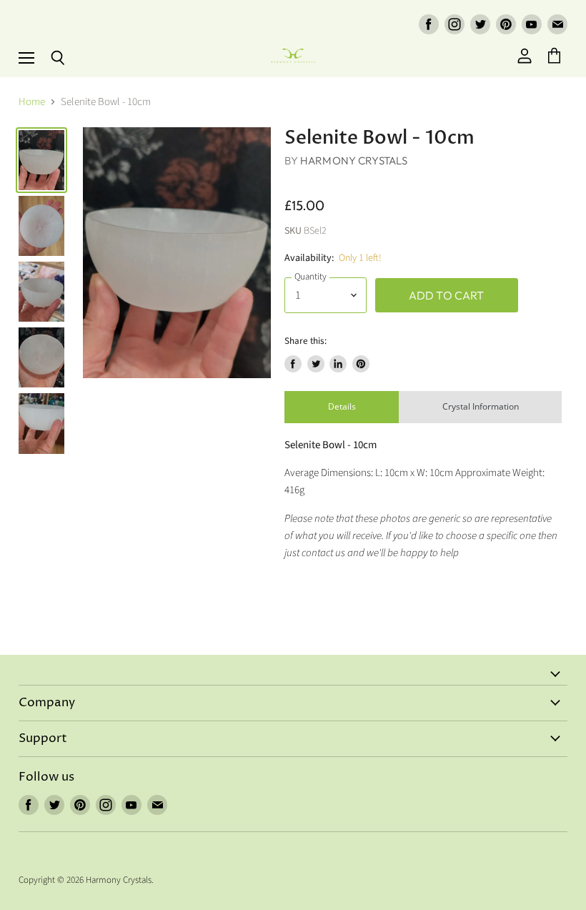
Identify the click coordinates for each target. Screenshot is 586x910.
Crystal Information (480, 406)
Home (32, 102)
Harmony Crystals (353, 160)
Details (342, 406)
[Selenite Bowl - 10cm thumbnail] (41, 160)
